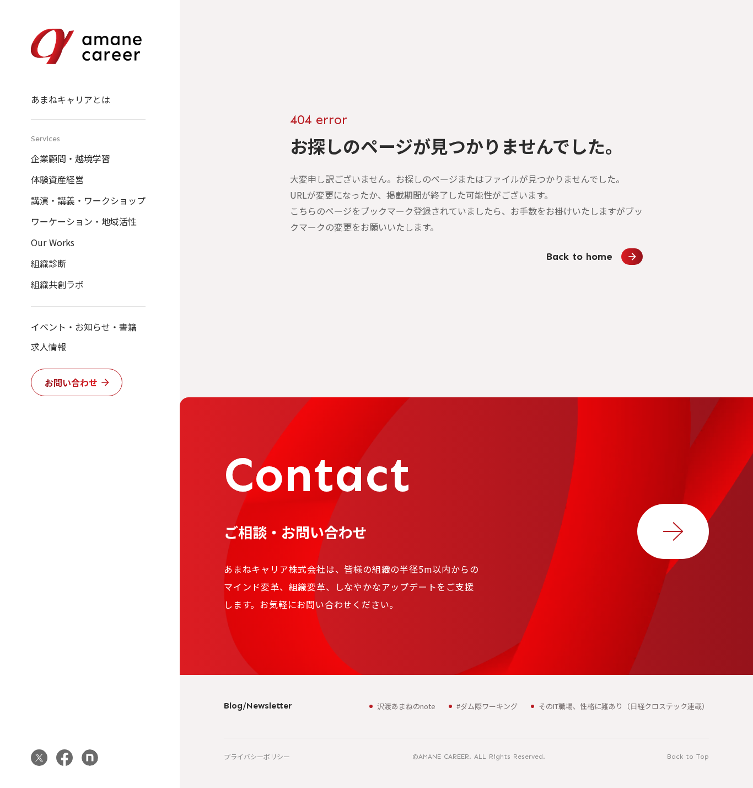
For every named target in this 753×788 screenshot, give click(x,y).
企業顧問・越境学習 (70, 158)
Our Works (52, 242)
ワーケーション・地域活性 (84, 221)
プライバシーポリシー (257, 756)
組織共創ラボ (57, 284)
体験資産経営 (57, 179)
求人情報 (48, 346)
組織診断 (48, 263)
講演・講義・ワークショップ (88, 200)
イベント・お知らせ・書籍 (84, 326)
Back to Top (688, 756)
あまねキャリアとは (70, 99)
